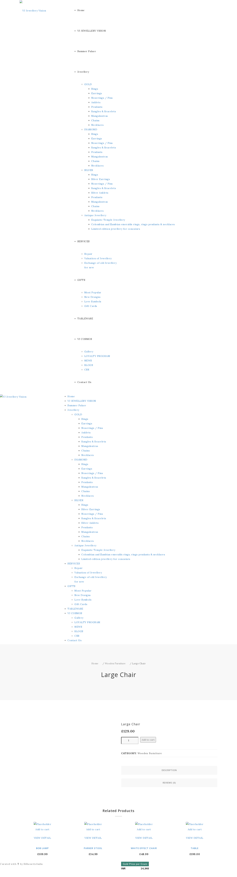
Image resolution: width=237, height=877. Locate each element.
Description (169, 770)
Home (94, 663)
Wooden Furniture (115, 663)
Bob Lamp (42, 848)
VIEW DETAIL (42, 837)
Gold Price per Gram (135, 864)
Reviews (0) (169, 782)
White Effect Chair (144, 848)
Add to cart (148, 739)
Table (194, 848)
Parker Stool (93, 848)
